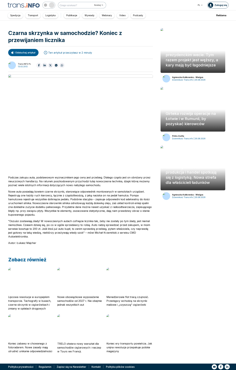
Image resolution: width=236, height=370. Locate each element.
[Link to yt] (214, 366)
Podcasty (138, 15)
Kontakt (96, 366)
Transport (33, 15)
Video (122, 15)
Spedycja (15, 15)
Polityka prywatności (20, 366)
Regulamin (45, 366)
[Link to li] (227, 366)
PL (199, 5)
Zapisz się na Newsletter (71, 366)
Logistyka (50, 15)
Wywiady (89, 15)
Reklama (221, 15)
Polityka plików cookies (120, 366)
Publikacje (71, 15)
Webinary (107, 15)
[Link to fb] (220, 366)
